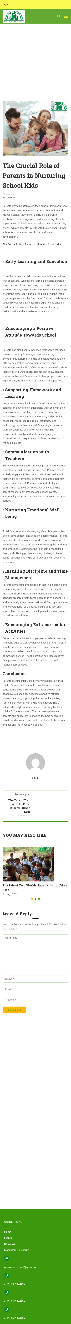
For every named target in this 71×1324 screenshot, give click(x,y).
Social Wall (10, 1244)
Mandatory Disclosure (16, 1250)
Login (5, 4)
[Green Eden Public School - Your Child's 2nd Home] (14, 16)
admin (35, 778)
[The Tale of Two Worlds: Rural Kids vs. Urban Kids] (28, 864)
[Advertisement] (35, 35)
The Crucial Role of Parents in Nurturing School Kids (32, 244)
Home (7, 1231)
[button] (32, 899)
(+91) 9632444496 (14, 1318)
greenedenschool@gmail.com (21, 1267)
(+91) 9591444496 (14, 1301)
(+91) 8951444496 (14, 1284)
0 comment (9, 197)
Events (8, 1238)
